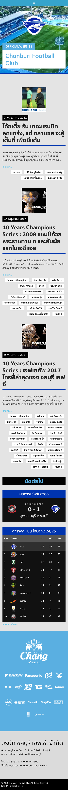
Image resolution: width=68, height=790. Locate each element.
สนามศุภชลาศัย (55, 297)
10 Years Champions (17, 280)
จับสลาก (39, 422)
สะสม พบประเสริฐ (54, 172)
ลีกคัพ (40, 444)
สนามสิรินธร (9, 303)
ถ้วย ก (41, 286)
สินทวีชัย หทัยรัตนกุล (53, 303)
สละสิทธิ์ (14, 450)
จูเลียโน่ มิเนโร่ (56, 422)
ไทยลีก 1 (58, 314)
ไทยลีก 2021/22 (55, 178)
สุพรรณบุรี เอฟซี (55, 450)
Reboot (40, 416)
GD (50, 538)
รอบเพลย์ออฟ (56, 439)
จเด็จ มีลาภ (57, 280)
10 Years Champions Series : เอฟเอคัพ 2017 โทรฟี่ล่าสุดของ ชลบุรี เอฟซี (33, 373)
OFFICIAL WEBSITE (18, 46)
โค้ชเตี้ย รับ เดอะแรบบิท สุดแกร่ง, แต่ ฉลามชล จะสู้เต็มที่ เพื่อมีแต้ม (33, 133)
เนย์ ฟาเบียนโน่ (35, 308)
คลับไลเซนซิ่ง (56, 416)
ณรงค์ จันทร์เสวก (18, 433)
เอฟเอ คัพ (17, 461)
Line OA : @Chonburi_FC (12, 786)
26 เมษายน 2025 (34, 504)
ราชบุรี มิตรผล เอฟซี (23, 444)
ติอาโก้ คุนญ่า (37, 433)
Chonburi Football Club (29, 59)
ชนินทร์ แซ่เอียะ (35, 427)
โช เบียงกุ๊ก (57, 461)
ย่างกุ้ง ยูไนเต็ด (37, 439)
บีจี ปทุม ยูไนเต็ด (33, 172)
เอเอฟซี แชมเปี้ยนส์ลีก (32, 178)
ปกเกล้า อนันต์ (56, 433)
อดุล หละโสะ (17, 308)
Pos (6, 538)
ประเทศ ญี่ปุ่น (56, 286)
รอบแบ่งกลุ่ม (36, 297)
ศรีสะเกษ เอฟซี (55, 444)
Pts (59, 538)
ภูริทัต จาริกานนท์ (17, 297)
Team (14, 538)
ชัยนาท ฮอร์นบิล (55, 427)
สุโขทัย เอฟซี (21, 456)
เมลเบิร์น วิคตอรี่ (55, 308)
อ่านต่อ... (7, 167)
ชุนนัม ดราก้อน (26, 286)
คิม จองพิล (11, 422)
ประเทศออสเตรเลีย (33, 291)
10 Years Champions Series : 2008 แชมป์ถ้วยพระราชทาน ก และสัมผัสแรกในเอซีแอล (32, 237)
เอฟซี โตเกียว (56, 456)
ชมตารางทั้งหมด (10, 624)
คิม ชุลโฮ (26, 422)
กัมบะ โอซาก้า (40, 280)
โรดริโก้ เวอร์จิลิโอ (40, 467)
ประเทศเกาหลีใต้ (55, 291)
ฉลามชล (16, 172)
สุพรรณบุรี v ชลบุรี (34, 516)
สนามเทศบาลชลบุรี (29, 303)
